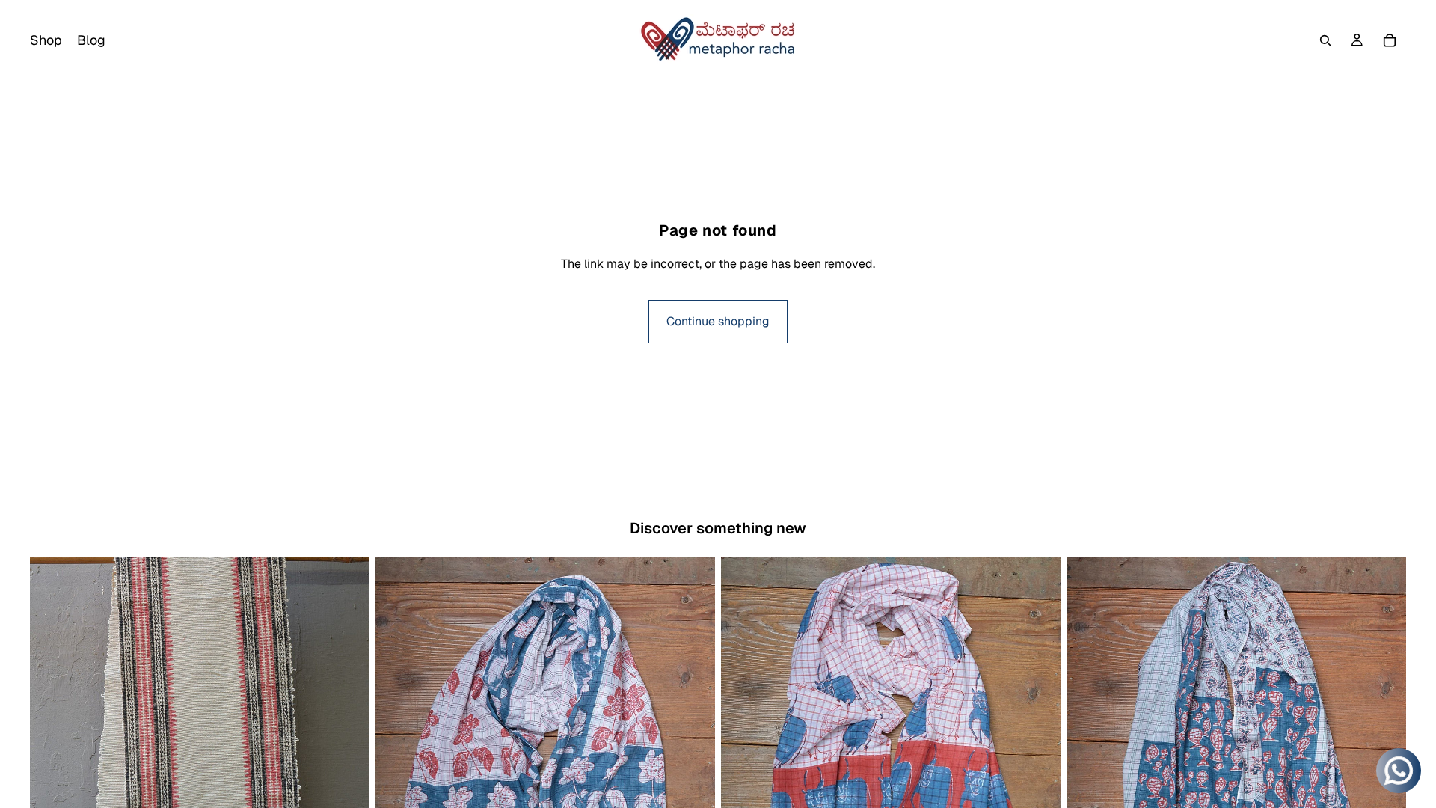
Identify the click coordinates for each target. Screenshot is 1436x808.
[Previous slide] (52, 769)
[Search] (1325, 40)
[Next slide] (347, 769)
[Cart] (1389, 40)
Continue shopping (718, 321)
